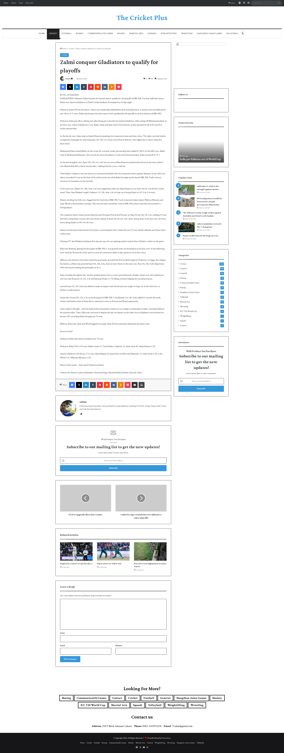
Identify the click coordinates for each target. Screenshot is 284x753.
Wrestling (187, 33)
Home (6, 3)
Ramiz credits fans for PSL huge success (200, 235)
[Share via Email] (135, 385)
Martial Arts (136, 33)
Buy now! (29, 3)
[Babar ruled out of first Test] (113, 551)
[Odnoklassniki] (112, 87)
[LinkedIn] (77, 87)
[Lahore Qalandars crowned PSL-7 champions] (186, 227)
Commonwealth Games (100, 33)
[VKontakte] (105, 87)
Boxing (79, 33)
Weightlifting (169, 33)
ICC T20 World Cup (188, 311)
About (13, 3)
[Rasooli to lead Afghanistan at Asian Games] (150, 551)
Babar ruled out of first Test (109, 563)
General (152, 33)
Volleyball (232, 33)
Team (21, 3)
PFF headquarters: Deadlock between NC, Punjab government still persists (209, 201)
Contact (183, 325)
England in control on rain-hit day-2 (76, 563)
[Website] (81, 414)
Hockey (121, 33)
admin (67, 79)
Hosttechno (166, 738)
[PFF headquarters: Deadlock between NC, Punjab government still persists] (186, 202)
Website (118, 645)
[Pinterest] (91, 87)
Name (62, 633)
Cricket (53, 33)
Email (62, 645)
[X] (70, 87)
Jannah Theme (95, 750)
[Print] (142, 385)
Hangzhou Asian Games (209, 33)
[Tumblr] (84, 87)
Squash (183, 320)
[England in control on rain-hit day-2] (76, 551)
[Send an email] (72, 79)
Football (67, 33)
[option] (201, 146)
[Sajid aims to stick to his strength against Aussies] (186, 190)
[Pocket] (119, 87)
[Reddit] (98, 87)
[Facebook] (63, 87)
